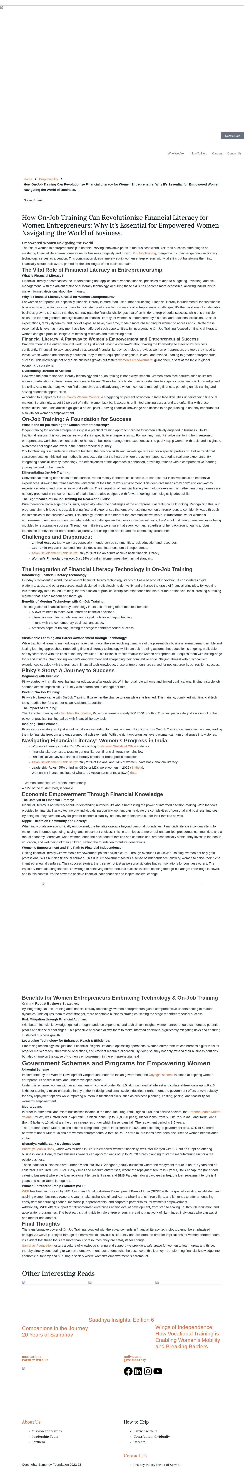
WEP (25, 1191)
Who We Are (176, 153)
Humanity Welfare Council (80, 397)
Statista (136, 767)
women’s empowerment (135, 360)
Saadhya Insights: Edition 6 (121, 1320)
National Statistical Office (118, 746)
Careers (217, 153)
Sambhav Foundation (76, 713)
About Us (31, 1422)
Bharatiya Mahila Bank (38, 1149)
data (133, 772)
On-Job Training (144, 253)
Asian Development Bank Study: (55, 553)
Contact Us (234, 153)
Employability (48, 179)
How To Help (199, 153)
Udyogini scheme (161, 1075)
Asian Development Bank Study (54, 762)
